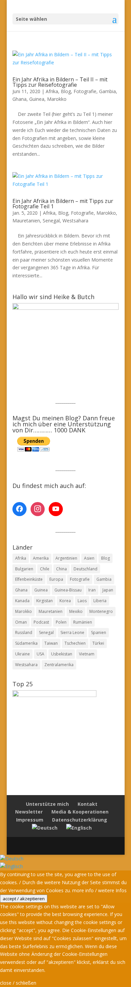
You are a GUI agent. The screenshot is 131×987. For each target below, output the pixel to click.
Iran (92, 590)
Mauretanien (26, 220)
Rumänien (82, 622)
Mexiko (76, 611)
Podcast (41, 622)
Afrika (52, 91)
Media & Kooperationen (79, 811)
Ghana (19, 99)
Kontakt (87, 804)
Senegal (51, 220)
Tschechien (75, 643)
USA (40, 654)
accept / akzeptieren (24, 899)
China (61, 569)
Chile (44, 569)
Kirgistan (44, 601)
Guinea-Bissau (68, 590)
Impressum (29, 820)
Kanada (22, 601)
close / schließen (18, 983)
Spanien (98, 632)
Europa (56, 579)
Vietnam (86, 654)
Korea (65, 601)
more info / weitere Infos (99, 890)
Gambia (107, 91)
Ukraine (22, 654)
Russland (23, 632)
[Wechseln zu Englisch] (79, 828)
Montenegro (101, 611)
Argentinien (66, 558)
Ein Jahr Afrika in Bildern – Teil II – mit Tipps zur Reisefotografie (59, 82)
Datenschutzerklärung (79, 820)
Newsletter (29, 811)
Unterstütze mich (47, 804)
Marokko (57, 99)
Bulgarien (24, 569)
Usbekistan (61, 654)
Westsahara (75, 220)
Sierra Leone (72, 632)
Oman (21, 622)
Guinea (36, 99)
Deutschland (85, 569)
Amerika (41, 558)
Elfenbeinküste (29, 579)
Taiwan (51, 643)
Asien (89, 558)
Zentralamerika (59, 664)
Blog (66, 91)
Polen (61, 622)
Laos (82, 601)
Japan (107, 590)
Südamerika (26, 643)
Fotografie (85, 91)
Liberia (99, 601)
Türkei (98, 643)
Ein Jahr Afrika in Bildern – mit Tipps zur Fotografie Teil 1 (62, 203)
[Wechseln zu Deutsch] (12, 858)
